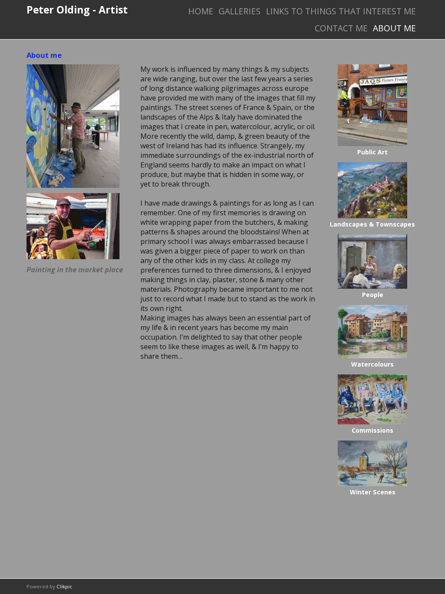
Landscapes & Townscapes (372, 224)
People (372, 294)
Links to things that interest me (341, 11)
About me (394, 28)
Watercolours (372, 364)
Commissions (372, 430)
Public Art (372, 152)
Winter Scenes (372, 492)
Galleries (240, 11)
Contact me (341, 28)
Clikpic (64, 586)
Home (200, 11)
